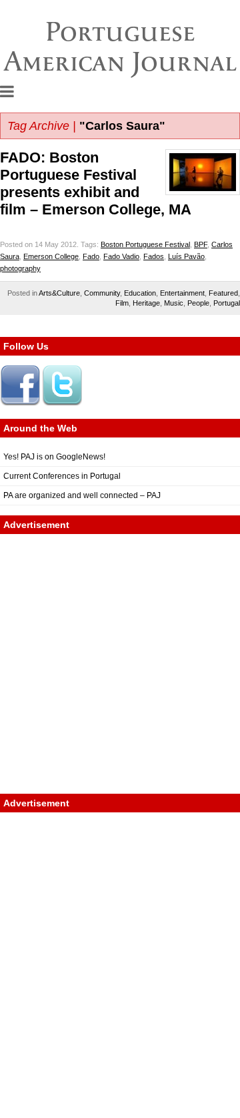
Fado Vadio (121, 256)
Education (140, 293)
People (198, 303)
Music (173, 303)
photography (20, 268)
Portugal (226, 303)
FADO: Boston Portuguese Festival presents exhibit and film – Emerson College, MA (95, 183)
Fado (91, 256)
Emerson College (51, 256)
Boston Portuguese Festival (145, 244)
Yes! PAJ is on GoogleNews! (54, 456)
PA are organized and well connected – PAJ (82, 495)
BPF (200, 244)
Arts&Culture (59, 293)
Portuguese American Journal (120, 46)
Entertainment (182, 293)
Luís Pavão (186, 256)
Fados (153, 256)
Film (122, 303)
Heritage (146, 303)
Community (102, 293)
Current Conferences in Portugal (62, 476)
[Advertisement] (120, 664)
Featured (223, 293)
